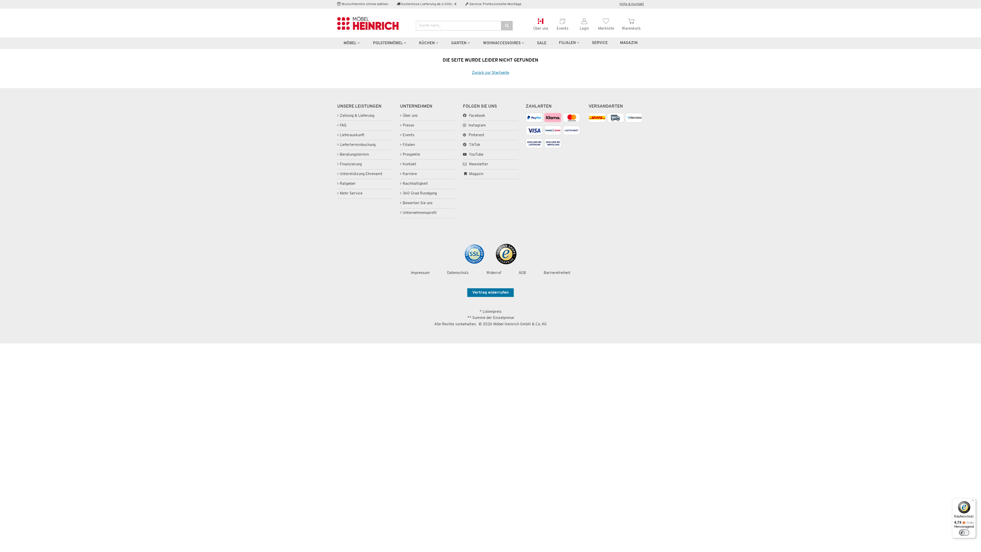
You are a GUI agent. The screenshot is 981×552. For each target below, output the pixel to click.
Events (408, 135)
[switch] (964, 533)
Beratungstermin (354, 155)
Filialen (568, 43)
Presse (408, 126)
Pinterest (476, 135)
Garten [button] (459, 43)
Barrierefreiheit (557, 273)
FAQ (343, 126)
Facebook (477, 116)
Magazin (475, 174)
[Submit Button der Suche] (507, 25)
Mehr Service (351, 193)
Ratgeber (348, 184)
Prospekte (411, 155)
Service (600, 43)
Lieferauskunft (352, 135)
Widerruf (493, 273)
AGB (522, 273)
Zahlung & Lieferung (357, 116)
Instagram (477, 126)
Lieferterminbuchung (358, 145)
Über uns (410, 116)
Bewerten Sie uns (418, 203)
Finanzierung (351, 164)
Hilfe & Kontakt (632, 4)
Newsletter (478, 164)
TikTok (474, 145)
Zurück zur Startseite (490, 73)
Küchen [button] (427, 43)
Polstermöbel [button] (388, 43)
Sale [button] (541, 43)
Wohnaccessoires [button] (502, 43)
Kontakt (409, 164)
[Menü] (973, 501)
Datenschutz (458, 273)
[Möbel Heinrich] (372, 23)
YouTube (475, 155)
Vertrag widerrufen (490, 293)
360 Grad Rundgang (420, 193)
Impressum (420, 273)
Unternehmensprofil (420, 213)
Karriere (410, 174)
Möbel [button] (350, 43)
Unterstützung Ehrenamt (361, 174)
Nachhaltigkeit (415, 184)
